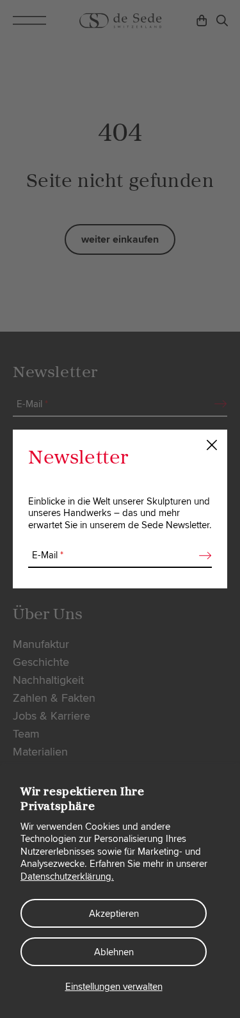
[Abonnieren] (201, 556)
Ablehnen (114, 952)
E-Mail (47, 555)
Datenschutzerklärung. (67, 876)
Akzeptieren (114, 913)
